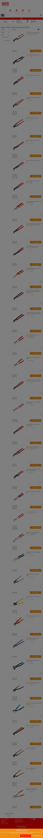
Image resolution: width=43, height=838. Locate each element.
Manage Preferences (25, 835)
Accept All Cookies (37, 835)
